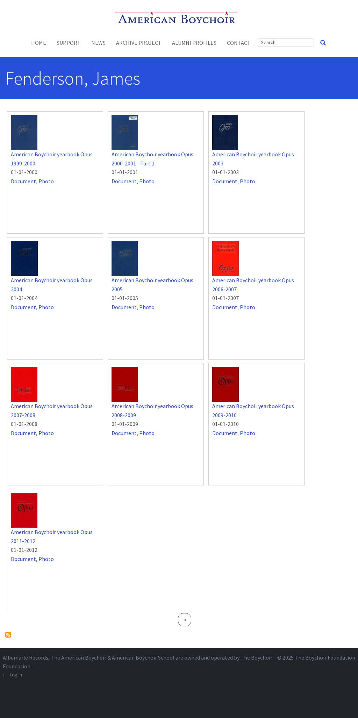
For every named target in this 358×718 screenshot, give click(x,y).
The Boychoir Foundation (325, 657)
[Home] (179, 17)
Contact (239, 42)
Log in (16, 674)
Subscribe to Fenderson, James (8, 635)
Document (23, 181)
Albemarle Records (25, 657)
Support (69, 42)
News (98, 42)
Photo (46, 181)
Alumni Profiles (194, 42)
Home (38, 42)
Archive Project (139, 42)
